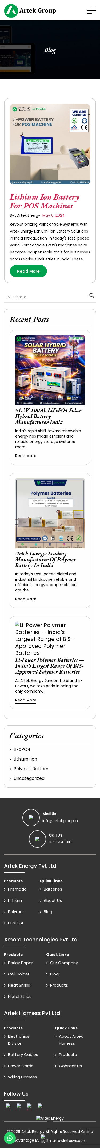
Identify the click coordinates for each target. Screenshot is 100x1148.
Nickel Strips (19, 996)
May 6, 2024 (53, 215)
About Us (53, 900)
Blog (48, 911)
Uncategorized (29, 778)
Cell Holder (18, 974)
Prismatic (17, 889)
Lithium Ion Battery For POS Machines (44, 201)
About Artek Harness (71, 1039)
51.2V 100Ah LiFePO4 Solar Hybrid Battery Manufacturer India (48, 416)
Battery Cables (23, 1054)
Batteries (53, 889)
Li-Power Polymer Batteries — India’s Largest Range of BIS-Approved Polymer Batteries (49, 666)
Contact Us (70, 1066)
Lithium (15, 900)
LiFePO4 (22, 749)
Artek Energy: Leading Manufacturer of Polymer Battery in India (45, 559)
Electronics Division (18, 1039)
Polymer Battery (31, 769)
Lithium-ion (25, 759)
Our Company (64, 962)
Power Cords (20, 1066)
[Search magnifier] (91, 295)
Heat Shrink (19, 985)
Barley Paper (20, 962)
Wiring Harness (22, 1077)
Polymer (16, 911)
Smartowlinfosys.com (66, 1140)
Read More (28, 271)
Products (59, 985)
